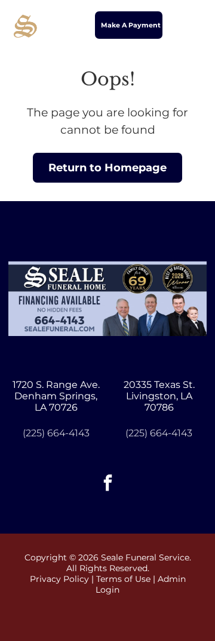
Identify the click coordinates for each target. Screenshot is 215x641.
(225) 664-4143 (56, 433)
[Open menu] (192, 25)
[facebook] (107, 484)
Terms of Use (123, 579)
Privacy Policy (59, 579)
